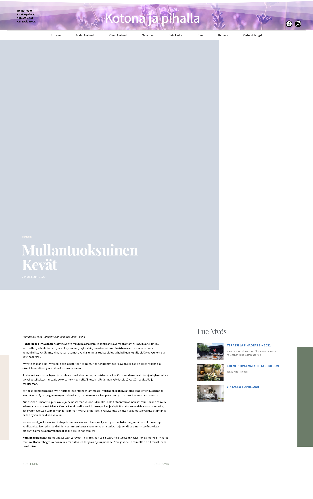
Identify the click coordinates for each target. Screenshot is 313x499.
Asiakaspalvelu (26, 14)
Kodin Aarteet (85, 35)
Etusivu (56, 35)
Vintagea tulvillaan (243, 387)
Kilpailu (223, 35)
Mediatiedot (24, 10)
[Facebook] (289, 23)
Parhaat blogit (252, 35)
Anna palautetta (27, 21)
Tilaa (200, 35)
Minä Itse (148, 35)
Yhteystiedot (25, 18)
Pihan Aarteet (118, 35)
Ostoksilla (175, 35)
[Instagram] (298, 23)
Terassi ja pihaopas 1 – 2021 (249, 345)
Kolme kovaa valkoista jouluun (253, 366)
